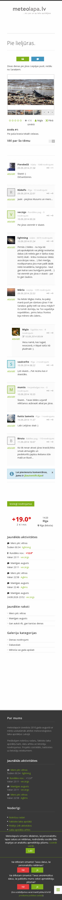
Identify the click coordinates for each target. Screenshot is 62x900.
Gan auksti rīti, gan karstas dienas (26, 623)
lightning (22, 237)
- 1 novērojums (47, 416)
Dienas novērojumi (18, 639)
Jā (37, 869)
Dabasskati (14, 644)
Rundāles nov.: (21, 553)
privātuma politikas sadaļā (31, 895)
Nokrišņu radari (17, 817)
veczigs (21, 212)
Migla (25, 329)
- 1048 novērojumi (45, 164)
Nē (23, 869)
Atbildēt (11, 173)
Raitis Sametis (25, 416)
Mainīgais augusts (19, 563)
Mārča (20, 289)
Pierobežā (23, 164)
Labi (30, 850)
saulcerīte (23, 361)
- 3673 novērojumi (44, 238)
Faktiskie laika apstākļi (20, 821)
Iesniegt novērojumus (21, 503)
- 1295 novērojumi (42, 290)
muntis (21, 387)
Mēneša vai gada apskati (21, 649)
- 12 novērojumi (40, 190)
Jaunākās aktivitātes (22, 537)
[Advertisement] (31, 24)
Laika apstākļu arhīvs (19, 829)
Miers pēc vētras (19, 543)
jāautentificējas (33, 475)
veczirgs (25, 557)
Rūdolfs (21, 189)
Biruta (20, 438)
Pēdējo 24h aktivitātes (20, 825)
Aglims (24, 577)
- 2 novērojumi (42, 362)
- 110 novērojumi (46, 438)
